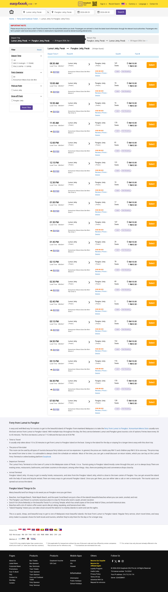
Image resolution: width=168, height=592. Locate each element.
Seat (117, 54)
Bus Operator (34, 563)
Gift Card (53, 563)
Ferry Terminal (35, 585)
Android (73, 561)
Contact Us (154, 4)
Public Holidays (75, 581)
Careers (12, 583)
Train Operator (35, 572)
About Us (12, 561)
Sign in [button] (103, 4)
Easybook (47, 457)
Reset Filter (26, 107)
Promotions (13, 569)
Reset (39, 50)
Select (151, 65)
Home (11, 19)
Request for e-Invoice (98, 582)
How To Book (14, 572)
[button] (124, 4)
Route (69, 54)
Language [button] (143, 4)
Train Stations (35, 575)
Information (74, 578)
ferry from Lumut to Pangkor (116, 428)
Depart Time (52, 54)
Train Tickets (34, 569)
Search (121, 12)
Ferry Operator (35, 582)
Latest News (13, 563)
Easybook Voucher (56, 561)
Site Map (12, 580)
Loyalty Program (96, 569)
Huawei (73, 566)
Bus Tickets (34, 561)
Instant (117, 71)
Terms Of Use (95, 577)
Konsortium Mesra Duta (138, 428)
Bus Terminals (35, 566)
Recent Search (114, 4)
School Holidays (76, 584)
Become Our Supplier (98, 561)
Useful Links (95, 571)
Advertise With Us (97, 580)
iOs (71, 563)
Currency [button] (132, 4)
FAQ (10, 575)
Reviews (98, 73)
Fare (137, 54)
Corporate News (15, 566)
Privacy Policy (96, 574)
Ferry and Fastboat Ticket (27, 19)
